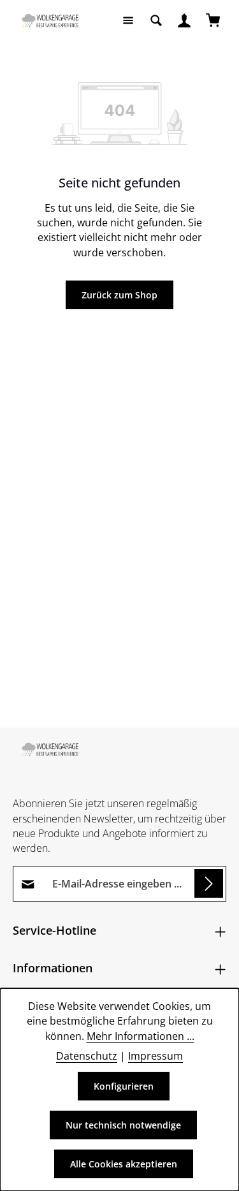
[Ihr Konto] (184, 20)
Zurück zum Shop (119, 295)
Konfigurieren (124, 1086)
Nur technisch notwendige (123, 1125)
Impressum (155, 1056)
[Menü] (128, 20)
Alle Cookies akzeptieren (123, 1164)
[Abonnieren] (208, 883)
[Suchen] (156, 20)
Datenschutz (86, 1056)
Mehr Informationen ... (140, 1036)
